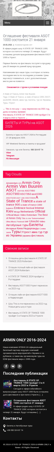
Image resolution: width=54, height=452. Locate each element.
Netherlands (27, 211)
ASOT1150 (11, 198)
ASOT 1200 (20, 198)
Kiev (9, 211)
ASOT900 (13, 193)
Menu (7, 22)
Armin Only (31, 183)
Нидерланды (31, 228)
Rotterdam (32, 215)
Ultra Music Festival (15, 221)
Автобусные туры (17, 225)
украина (27, 235)
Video (42, 221)
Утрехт (12, 103)
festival (30, 208)
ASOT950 (25, 194)
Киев (20, 228)
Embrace (20, 207)
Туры (5, 103)
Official (40, 211)
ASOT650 (20, 191)
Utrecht (15, 100)
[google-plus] (19, 366)
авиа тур (23, 100)
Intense (39, 207)
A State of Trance (10, 94)
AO (19, 183)
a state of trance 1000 (34, 97)
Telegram (10, 155)
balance (9, 208)
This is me (26, 218)
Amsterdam (12, 183)
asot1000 (7, 100)
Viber (8, 153)
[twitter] (12, 366)
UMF (26, 221)
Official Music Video (16, 215)
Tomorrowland (38, 218)
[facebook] (6, 366)
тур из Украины (43, 100)
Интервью (11, 228)
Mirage (17, 212)
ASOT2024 (30, 198)
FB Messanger (12, 158)
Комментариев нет (23, 45)
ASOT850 (30, 191)
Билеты (31, 100)
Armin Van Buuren (27, 94)
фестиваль (37, 235)
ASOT (47, 97)
